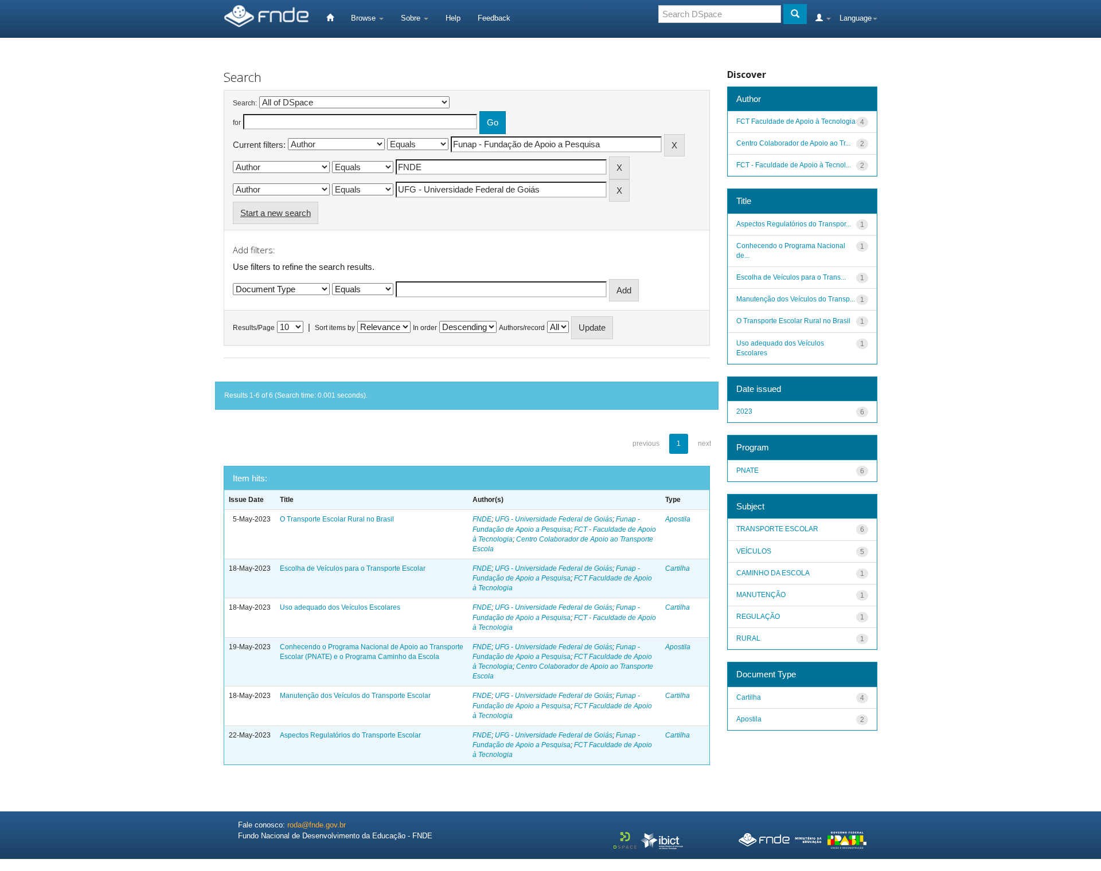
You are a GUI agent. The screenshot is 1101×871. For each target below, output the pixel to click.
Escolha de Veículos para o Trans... (791, 277)
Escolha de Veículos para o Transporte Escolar (352, 568)
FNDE (482, 519)
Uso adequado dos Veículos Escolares (340, 607)
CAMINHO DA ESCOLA (773, 573)
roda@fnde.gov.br (316, 825)
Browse (364, 18)
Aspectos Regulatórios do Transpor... (793, 224)
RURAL (748, 638)
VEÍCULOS (753, 551)
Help (453, 18)
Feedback (494, 18)
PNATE (747, 470)
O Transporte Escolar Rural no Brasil (337, 519)
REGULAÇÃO (758, 617)
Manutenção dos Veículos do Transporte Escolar (355, 696)
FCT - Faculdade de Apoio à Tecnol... (793, 165)
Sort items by (335, 328)
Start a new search (275, 213)
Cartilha (677, 568)
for (237, 123)
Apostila (677, 519)
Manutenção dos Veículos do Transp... (795, 299)
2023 (744, 411)
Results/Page (254, 328)
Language (856, 18)
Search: (245, 103)
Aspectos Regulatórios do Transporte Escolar (350, 735)
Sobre (412, 18)
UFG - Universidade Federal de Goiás (553, 519)
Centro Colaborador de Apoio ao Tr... (793, 143)
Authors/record (522, 328)
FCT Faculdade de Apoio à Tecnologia (796, 121)
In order (425, 328)
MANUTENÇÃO (761, 595)
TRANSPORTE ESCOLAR (777, 529)
